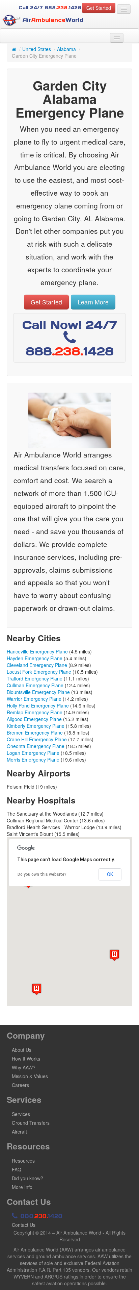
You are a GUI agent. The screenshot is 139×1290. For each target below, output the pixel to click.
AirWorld (52, 20)
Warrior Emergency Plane (34, 698)
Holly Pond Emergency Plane (38, 705)
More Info (22, 1187)
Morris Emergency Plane (33, 759)
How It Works (26, 1058)
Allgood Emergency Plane (34, 719)
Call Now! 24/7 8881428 (69, 337)
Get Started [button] (98, 7)
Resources (23, 1160)
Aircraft (19, 1131)
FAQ (16, 1169)
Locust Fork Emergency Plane (39, 671)
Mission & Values (30, 1076)
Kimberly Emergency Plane (35, 725)
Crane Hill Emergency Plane (37, 739)
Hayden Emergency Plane (34, 658)
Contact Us (23, 1224)
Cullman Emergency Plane (35, 685)
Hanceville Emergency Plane (37, 651)
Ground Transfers (31, 1122)
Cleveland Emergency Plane (37, 665)
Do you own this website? (42, 874)
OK (110, 874)
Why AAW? (23, 1067)
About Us (21, 1049)
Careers (20, 1085)
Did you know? (27, 1178)
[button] (37, 989)
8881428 (40, 1216)
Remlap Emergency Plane (34, 712)
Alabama (66, 49)
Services (21, 1114)
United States (36, 49)
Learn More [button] (93, 302)
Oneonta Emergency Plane (35, 746)
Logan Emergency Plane (33, 752)
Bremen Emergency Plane (35, 732)
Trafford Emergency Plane (34, 678)
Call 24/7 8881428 (50, 7)
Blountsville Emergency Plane (38, 692)
